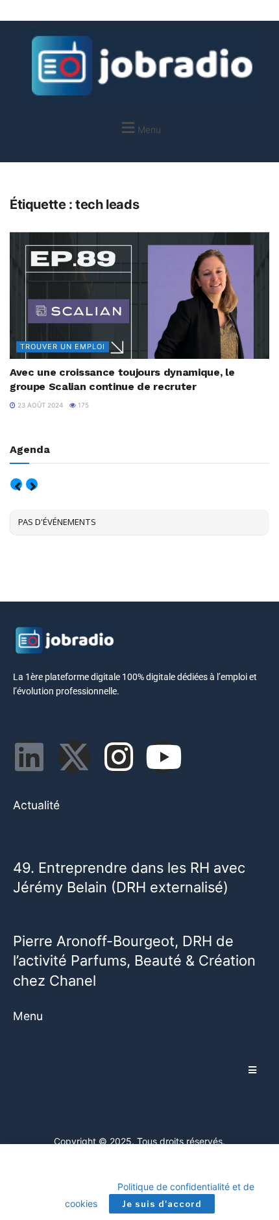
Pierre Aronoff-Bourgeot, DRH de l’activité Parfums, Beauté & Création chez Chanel (134, 961)
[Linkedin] (29, 756)
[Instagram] (119, 756)
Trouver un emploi (62, 346)
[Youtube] (163, 756)
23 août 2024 (39, 405)
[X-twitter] (74, 756)
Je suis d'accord (162, 1204)
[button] (139, 128)
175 (82, 405)
